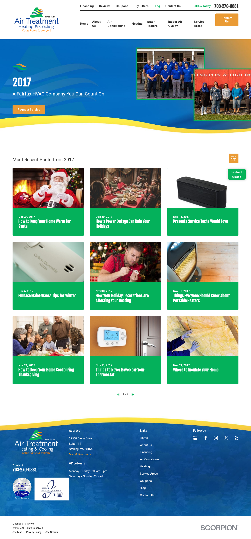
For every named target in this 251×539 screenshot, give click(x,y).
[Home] (37, 19)
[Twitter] (226, 438)
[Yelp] (236, 438)
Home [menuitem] (84, 23)
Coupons (122, 6)
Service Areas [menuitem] (199, 24)
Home (144, 438)
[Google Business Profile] (195, 438)
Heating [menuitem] (137, 23)
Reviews (104, 6)
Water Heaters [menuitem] (151, 24)
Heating (145, 466)
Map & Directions (80, 454)
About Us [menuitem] (96, 24)
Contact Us (173, 6)
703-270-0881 (226, 6)
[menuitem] (17, 532)
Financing (87, 6)
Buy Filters (141, 6)
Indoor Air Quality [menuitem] (175, 24)
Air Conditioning (150, 459)
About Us (146, 445)
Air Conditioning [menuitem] (116, 24)
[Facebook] (206, 438)
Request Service (28, 109)
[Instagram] (216, 438)
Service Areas (149, 473)
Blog (157, 6)
